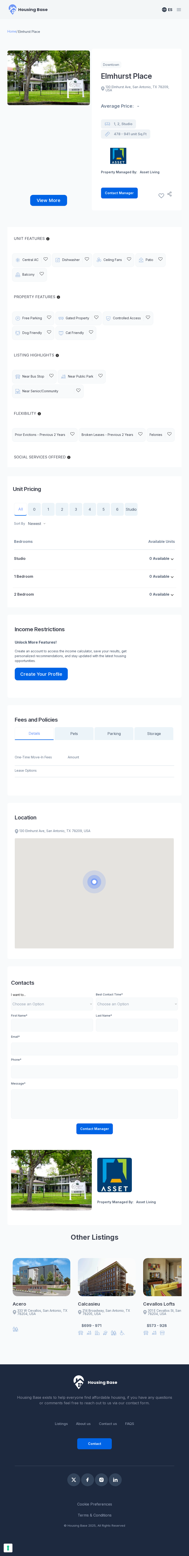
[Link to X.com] (73, 1479)
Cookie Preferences (94, 1504)
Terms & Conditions (95, 1515)
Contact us (108, 1423)
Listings (61, 1423)
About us (83, 1423)
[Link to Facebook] (87, 1479)
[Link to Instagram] (101, 1479)
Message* (18, 1083)
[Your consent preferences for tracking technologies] (8, 1548)
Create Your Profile (41, 674)
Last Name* (104, 1015)
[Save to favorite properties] (161, 196)
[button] (94, 882)
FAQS (129, 1423)
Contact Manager (119, 193)
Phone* (16, 1059)
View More (48, 200)
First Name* (19, 1015)
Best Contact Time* (109, 994)
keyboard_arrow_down (172, 559)
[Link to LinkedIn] (115, 1479)
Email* (15, 1036)
